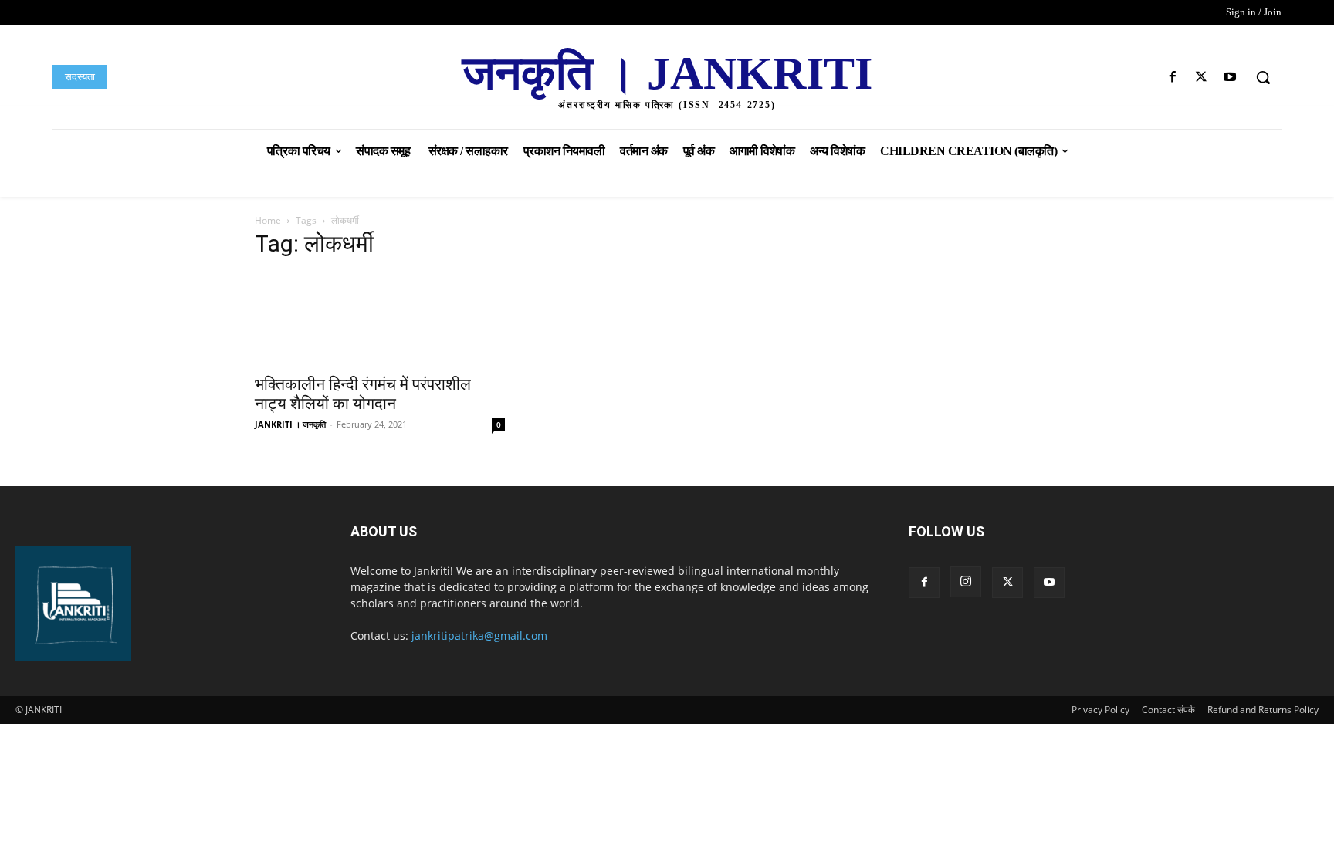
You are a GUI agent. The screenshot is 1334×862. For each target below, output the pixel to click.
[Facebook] (1172, 77)
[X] (1201, 77)
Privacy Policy (1100, 709)
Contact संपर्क (1168, 709)
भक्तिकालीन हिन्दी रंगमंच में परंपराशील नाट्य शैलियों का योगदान (363, 394)
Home (268, 220)
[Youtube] (1230, 77)
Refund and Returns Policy (1263, 709)
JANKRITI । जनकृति (290, 424)
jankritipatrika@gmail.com (479, 635)
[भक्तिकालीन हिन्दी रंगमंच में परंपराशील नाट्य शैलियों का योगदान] (380, 319)
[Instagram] (965, 581)
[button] (1263, 77)
